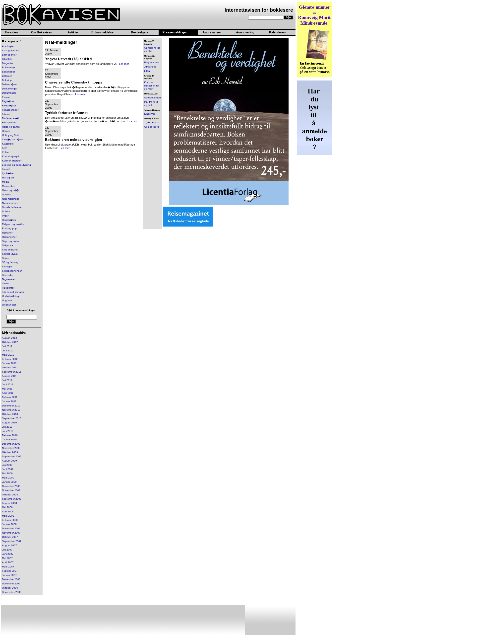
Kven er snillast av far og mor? (151, 85)
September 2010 (11, 418)
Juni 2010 (7, 431)
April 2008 (8, 511)
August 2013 (9, 337)
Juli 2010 (7, 426)
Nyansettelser (10, 203)
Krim (4, 148)
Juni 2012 (7, 350)
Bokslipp (7, 80)
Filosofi (6, 114)
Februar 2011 (9, 397)
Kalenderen (277, 32)
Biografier (7, 63)
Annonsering (245, 32)
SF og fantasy (10, 262)
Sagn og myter (10, 241)
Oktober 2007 (10, 537)
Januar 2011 (9, 401)
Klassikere (8, 143)
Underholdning (10, 296)
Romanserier (9, 237)
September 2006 (11, 592)
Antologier (8, 46)
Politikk (6, 211)
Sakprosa (7, 245)
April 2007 (8, 562)
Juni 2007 (7, 554)
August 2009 (9, 460)
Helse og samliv (11, 126)
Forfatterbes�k (11, 118)
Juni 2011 (7, 384)
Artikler (73, 32)
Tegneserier (8, 279)
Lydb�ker (8, 173)
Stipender (7, 275)
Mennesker (8, 186)
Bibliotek (7, 59)
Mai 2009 (7, 473)
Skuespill (7, 266)
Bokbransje (8, 67)
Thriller (5, 283)
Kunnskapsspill (10, 156)
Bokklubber (8, 71)
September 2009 (11, 456)
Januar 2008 (9, 524)
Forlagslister (9, 122)
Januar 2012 (9, 363)
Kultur (5, 152)
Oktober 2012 (10, 342)
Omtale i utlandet (12, 207)
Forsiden (11, 32)
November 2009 (11, 448)
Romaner (7, 232)
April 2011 (7, 393)
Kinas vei (149, 113)
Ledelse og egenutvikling (16, 164)
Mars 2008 (8, 515)
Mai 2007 (7, 558)
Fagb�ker (8, 101)
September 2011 (11, 371)
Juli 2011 (7, 380)
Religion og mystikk (13, 224)
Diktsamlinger (9, 88)
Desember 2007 (11, 528)
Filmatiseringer (10, 109)
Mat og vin (8, 177)
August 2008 (9, 503)
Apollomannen (152, 97)
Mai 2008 (7, 507)
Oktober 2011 (10, 367)
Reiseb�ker (9, 220)
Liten (147, 71)
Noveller (6, 194)
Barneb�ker (9, 54)
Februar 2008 (10, 520)
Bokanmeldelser (103, 32)
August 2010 (9, 422)
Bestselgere (139, 32)
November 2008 (11, 490)
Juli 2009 (7, 465)
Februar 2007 (10, 570)
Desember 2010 (11, 405)
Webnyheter (9, 304)
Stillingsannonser (12, 270)
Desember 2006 (11, 579)
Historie (6, 131)
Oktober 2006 (10, 587)
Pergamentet (151, 62)
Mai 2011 (7, 388)
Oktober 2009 (10, 452)
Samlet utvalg (10, 253)
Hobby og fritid (10, 135)
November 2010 (11, 409)
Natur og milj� (10, 190)
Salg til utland (10, 249)
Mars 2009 (8, 477)
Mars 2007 (8, 566)
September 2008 (11, 498)
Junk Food (150, 66)
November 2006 (11, 583)
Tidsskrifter (8, 287)
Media (5, 181)
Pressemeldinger (175, 32)
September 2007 (11, 541)
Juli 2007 (7, 549)
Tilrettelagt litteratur (13, 292)
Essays (6, 97)
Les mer (124, 63)
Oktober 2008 (10, 494)
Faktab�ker (9, 105)
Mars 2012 (8, 354)
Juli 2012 (7, 346)
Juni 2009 (7, 469)
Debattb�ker (9, 84)
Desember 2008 (11, 486)
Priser (5, 215)
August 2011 (9, 376)
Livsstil (5, 169)
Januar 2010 (9, 439)
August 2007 (9, 545)
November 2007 (11, 532)
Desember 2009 (11, 443)
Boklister (7, 76)
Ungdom (7, 300)
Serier (5, 258)
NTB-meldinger (10, 198)
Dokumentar (9, 92)
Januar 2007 (9, 575)
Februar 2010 (10, 435)
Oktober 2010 (10, 414)
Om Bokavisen (41, 32)
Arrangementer (10, 50)
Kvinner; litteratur (11, 160)
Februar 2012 (10, 359)
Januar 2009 (9, 481)
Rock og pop (9, 228)
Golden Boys (151, 126)
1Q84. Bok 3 (151, 122)
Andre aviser (212, 32)
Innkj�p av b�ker (12, 139)
